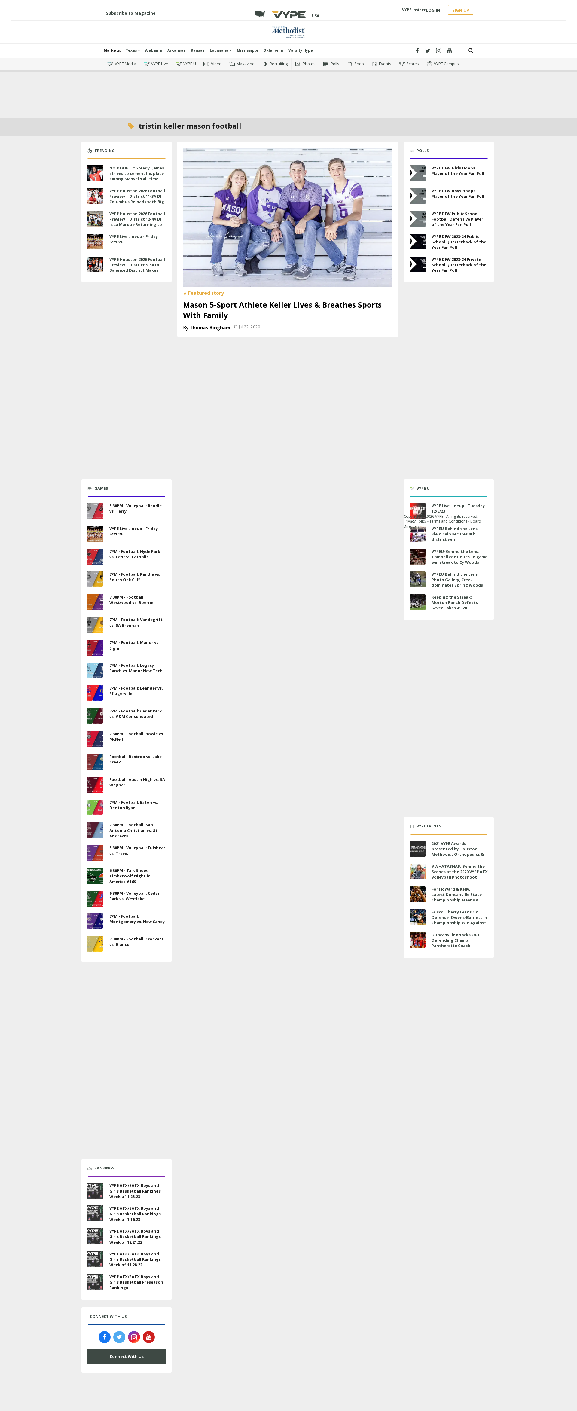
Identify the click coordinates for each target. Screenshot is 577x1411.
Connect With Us (127, 1356)
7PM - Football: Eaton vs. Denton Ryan (133, 805)
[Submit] (470, 50)
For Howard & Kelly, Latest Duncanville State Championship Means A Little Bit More (457, 897)
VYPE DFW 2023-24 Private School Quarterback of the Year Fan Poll (459, 265)
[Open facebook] (417, 51)
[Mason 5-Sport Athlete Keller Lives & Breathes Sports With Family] (287, 216)
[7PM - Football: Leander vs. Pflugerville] (95, 692)
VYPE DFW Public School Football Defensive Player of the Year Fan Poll (457, 219)
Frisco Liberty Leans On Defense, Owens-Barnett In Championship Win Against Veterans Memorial (459, 920)
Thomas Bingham (210, 328)
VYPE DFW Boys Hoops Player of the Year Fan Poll (458, 193)
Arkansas (176, 50)
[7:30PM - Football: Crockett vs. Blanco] (95, 943)
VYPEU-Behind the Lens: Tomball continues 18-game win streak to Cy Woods (459, 557)
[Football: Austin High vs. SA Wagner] (95, 784)
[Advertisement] (288, 90)
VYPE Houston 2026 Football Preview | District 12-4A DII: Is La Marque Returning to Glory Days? (137, 222)
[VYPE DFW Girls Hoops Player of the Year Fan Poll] (418, 173)
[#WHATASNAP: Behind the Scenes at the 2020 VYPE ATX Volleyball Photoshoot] (418, 871)
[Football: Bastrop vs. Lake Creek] (95, 761)
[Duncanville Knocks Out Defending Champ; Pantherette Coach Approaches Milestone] (418, 940)
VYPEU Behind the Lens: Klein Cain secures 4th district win (455, 534)
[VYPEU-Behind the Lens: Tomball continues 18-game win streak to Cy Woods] (418, 557)
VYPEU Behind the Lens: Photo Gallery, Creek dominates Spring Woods (457, 579)
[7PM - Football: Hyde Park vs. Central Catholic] (95, 555)
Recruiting (279, 63)
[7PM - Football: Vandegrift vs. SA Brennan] (95, 624)
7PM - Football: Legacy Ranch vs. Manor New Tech (136, 668)
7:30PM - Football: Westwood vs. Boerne (131, 599)
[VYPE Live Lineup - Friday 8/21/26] (95, 241)
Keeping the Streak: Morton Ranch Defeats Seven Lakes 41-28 (455, 602)
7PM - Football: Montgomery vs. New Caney (137, 918)
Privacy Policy (415, 521)
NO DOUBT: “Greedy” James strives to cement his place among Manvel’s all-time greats (136, 176)
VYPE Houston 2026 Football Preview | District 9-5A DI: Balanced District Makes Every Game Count (137, 268)
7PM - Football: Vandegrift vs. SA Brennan (136, 622)
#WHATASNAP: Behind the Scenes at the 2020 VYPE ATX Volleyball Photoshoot (460, 872)
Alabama (153, 50)
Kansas (198, 50)
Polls (335, 63)
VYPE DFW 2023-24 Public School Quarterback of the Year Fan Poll (459, 242)
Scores (412, 63)
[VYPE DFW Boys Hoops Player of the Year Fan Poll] (418, 196)
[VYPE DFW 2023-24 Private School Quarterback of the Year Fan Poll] (418, 265)
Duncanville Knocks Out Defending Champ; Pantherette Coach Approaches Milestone (456, 943)
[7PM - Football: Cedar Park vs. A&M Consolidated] (95, 715)
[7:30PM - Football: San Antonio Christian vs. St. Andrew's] (95, 829)
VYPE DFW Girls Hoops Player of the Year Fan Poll (458, 170)
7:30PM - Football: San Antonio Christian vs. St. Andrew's (134, 830)
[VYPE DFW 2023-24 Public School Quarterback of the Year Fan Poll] (418, 242)
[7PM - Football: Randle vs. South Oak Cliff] (95, 578)
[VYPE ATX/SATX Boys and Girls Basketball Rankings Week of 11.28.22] (95, 1258)
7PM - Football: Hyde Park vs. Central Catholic (134, 554)
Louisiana (219, 50)
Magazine (246, 63)
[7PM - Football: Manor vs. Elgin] (95, 647)
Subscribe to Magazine (131, 13)
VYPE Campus (446, 63)
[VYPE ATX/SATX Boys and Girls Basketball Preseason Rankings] (95, 1281)
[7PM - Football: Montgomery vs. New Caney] (95, 920)
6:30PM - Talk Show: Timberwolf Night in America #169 (130, 876)
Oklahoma (273, 50)
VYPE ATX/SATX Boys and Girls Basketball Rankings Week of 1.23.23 (135, 1191)
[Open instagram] (439, 51)
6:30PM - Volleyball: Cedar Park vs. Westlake (134, 896)
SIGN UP (460, 10)
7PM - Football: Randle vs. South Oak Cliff (134, 576)
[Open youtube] (449, 51)
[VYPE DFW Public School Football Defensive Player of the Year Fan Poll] (418, 219)
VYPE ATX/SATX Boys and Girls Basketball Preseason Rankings (136, 1282)
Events (385, 63)
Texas (132, 50)
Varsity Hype (300, 50)
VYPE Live (159, 63)
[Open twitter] (428, 51)
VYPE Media (125, 63)
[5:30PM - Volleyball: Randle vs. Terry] (95, 510)
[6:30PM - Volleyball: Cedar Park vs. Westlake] (95, 897)
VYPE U (189, 63)
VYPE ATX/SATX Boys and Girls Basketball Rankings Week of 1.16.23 (135, 1213)
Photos (309, 63)
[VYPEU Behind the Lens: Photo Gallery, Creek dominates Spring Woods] (418, 579)
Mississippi (247, 50)
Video (216, 63)
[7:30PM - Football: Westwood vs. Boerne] (95, 601)
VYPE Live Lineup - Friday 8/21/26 (133, 239)
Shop (359, 63)
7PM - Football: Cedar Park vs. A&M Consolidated (135, 713)
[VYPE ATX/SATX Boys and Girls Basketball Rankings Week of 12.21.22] (95, 1235)
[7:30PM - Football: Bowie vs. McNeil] (95, 738)
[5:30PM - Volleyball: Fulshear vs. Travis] (95, 852)
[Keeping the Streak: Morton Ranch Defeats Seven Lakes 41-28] (418, 602)
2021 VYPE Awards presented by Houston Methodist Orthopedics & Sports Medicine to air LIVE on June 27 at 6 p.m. (458, 854)
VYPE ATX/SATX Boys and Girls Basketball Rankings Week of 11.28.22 (135, 1259)
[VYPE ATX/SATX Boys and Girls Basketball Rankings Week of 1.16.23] (95, 1212)
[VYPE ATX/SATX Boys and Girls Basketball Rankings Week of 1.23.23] (95, 1190)
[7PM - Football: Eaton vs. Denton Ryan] (95, 806)
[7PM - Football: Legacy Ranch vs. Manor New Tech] (95, 669)
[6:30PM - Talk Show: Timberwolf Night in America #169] (95, 875)
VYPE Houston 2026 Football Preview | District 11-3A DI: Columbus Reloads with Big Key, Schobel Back (137, 199)
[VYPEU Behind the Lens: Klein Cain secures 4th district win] (418, 534)
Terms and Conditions (448, 521)
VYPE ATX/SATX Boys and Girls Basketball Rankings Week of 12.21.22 (135, 1236)
